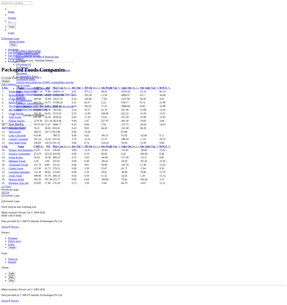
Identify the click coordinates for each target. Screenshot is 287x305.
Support (12, 262)
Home (11, 11)
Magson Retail (16, 179)
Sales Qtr (130, 87)
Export (6, 81)
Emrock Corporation (19, 153)
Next (8, 186)
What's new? (14, 241)
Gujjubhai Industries (19, 172)
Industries (13, 49)
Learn (11, 244)
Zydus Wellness (17, 98)
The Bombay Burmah (20, 106)
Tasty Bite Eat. (16, 124)
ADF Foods (15, 117)
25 (5, 192)
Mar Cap (62, 87)
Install (12, 247)
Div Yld (78, 87)
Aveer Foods (15, 175)
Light (11, 273)
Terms (4, 226)
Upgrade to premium (33, 115)
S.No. (5, 87)
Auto (11, 280)
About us (13, 259)
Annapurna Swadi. (18, 164)
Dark (11, 277)
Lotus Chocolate (17, 135)
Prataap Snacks (17, 120)
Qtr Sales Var (149, 87)
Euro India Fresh (17, 142)
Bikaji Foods (15, 102)
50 (8, 192)
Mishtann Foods (17, 161)
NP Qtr (92, 87)
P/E (48, 87)
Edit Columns (8, 84)
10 (2, 192)
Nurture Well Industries (21, 150)
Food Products (15, 58)
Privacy (15, 226)
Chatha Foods (16, 168)
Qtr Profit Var (111, 87)
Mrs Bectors (15, 109)
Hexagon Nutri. (17, 128)
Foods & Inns (16, 157)
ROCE (165, 87)
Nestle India (15, 91)
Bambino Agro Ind (18, 183)
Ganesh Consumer (18, 139)
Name (21, 87)
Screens (12, 17)
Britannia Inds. (16, 95)
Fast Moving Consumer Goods (24, 52)
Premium (12, 238)
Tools (11, 26)
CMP (39, 87)
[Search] (9, 21)
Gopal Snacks (16, 113)
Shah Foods (15, 131)
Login (11, 32)
